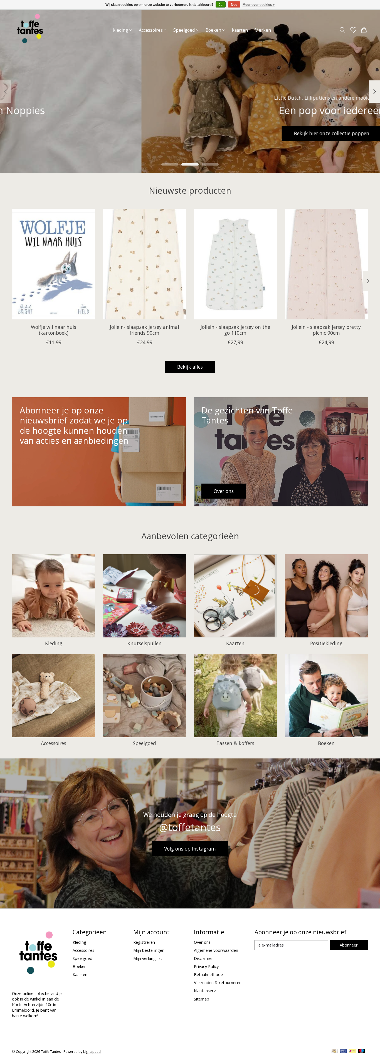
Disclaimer (203, 958)
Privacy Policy (206, 966)
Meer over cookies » (259, 5)
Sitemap (201, 999)
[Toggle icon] (343, 30)
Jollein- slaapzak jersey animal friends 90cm (144, 330)
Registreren (144, 942)
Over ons (202, 942)
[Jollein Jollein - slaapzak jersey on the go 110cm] (235, 264)
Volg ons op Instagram (190, 848)
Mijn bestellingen (148, 950)
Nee (234, 5)
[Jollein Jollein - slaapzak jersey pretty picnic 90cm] (326, 264)
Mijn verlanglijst (147, 958)
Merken (263, 30)
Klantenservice (207, 990)
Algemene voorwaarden (216, 950)
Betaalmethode (208, 974)
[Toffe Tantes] (30, 30)
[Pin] (343, 1051)
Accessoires (53, 743)
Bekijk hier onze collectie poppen (53, 133)
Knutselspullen (144, 643)
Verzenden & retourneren (217, 982)
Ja (221, 5)
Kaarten (240, 30)
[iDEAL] (352, 1051)
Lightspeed (92, 1051)
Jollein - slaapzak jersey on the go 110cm (235, 330)
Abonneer (349, 945)
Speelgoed (144, 743)
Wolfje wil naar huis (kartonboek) (53, 330)
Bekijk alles (190, 366)
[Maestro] (361, 1051)
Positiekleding (326, 643)
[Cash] (334, 1051)
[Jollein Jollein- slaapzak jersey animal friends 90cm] (144, 264)
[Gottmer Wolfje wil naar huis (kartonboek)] (53, 264)
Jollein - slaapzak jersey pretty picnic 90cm (326, 330)
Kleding (53, 643)
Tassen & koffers (235, 743)
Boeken (326, 743)
